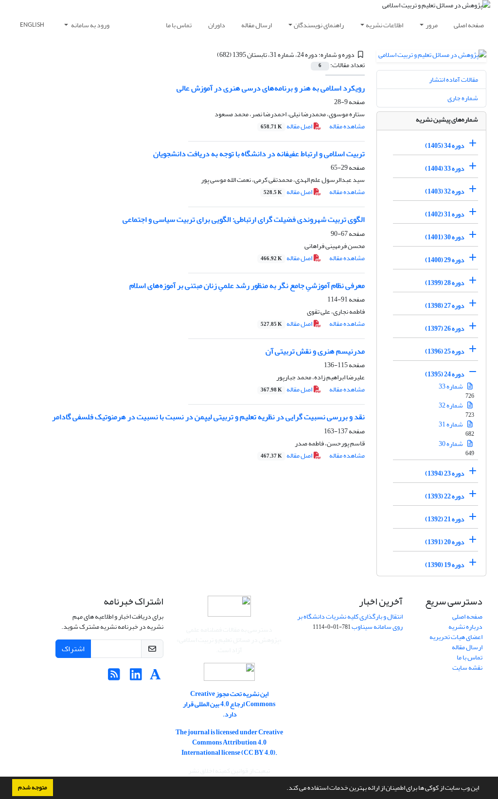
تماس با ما (179, 25)
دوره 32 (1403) (444, 191)
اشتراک (73, 648)
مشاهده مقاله (347, 126)
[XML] (211, 54)
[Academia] (155, 677)
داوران (216, 25)
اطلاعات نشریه (384, 25)
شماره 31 (451, 424)
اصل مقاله (287, 126)
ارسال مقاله (256, 25)
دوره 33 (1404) (444, 168)
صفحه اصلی (469, 25)
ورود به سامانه (89, 25)
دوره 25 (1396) (444, 351)
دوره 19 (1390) (444, 564)
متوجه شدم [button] (32, 787)
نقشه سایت (467, 667)
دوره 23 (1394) (444, 473)
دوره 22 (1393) (444, 496)
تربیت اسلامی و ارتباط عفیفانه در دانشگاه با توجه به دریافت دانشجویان (259, 153)
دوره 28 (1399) (444, 282)
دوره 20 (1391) (444, 542)
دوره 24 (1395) (444, 374)
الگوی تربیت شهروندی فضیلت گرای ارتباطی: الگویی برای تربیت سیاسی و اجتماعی (244, 219)
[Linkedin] (135, 677)
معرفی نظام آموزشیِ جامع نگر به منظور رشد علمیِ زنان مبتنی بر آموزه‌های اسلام (247, 285)
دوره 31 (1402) (444, 214)
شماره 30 (451, 443)
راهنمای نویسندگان (319, 25)
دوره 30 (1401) (444, 237)
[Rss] (114, 677)
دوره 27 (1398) (444, 305)
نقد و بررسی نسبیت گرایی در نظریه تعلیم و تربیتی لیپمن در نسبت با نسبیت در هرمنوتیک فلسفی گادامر (208, 416)
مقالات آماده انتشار (453, 79)
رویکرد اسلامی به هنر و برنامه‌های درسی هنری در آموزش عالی (271, 88)
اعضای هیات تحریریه (455, 636)
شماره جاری (462, 98)
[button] (284, 788)
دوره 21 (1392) (444, 519)
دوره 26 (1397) (444, 328)
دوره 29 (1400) (444, 259)
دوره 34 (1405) (444, 145)
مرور (432, 25)
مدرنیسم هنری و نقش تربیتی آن (315, 351)
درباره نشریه (465, 626)
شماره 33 (451, 386)
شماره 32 (451, 405)
